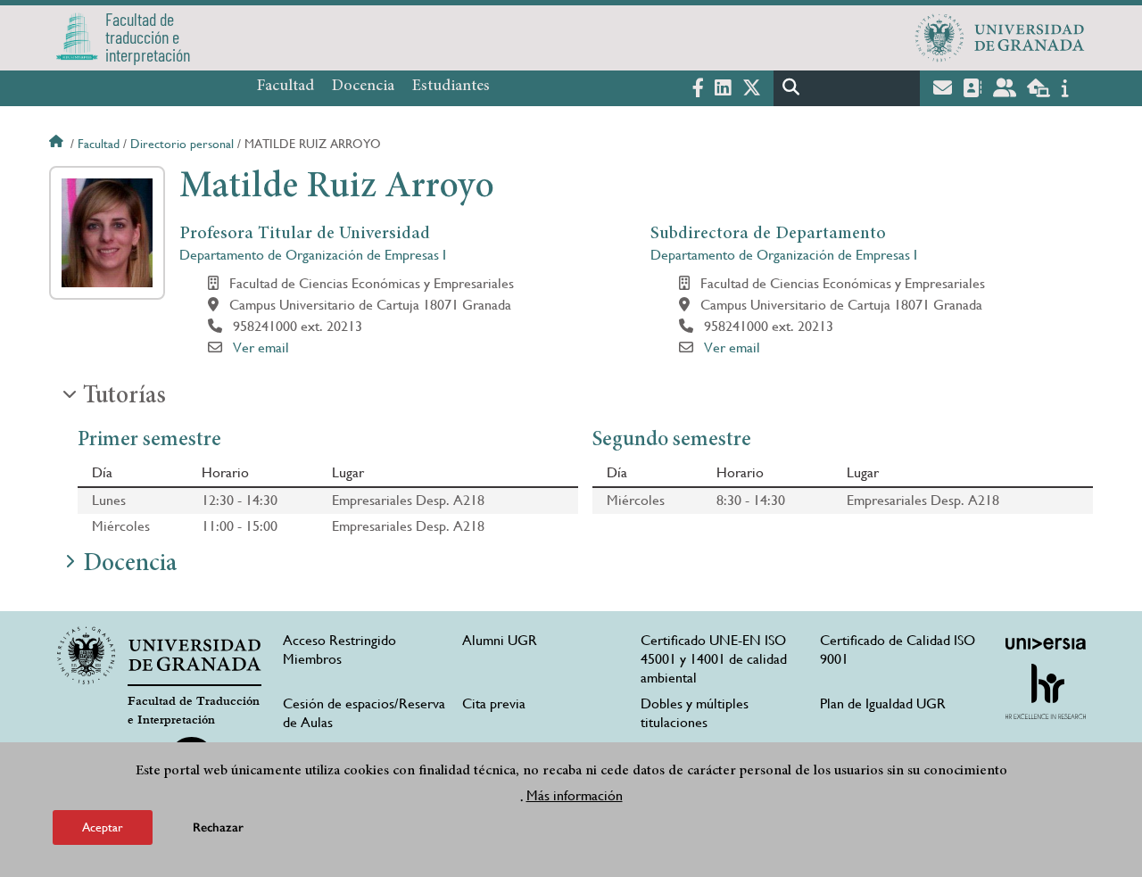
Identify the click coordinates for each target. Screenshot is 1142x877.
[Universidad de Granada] (1000, 37)
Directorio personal (182, 144)
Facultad (285, 87)
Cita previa (493, 703)
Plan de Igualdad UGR (883, 703)
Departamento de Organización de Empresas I (312, 254)
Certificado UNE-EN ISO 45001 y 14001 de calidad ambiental (714, 659)
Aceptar (102, 827)
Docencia (363, 87)
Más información (574, 795)
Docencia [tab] (130, 564)
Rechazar (218, 827)
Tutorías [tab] (124, 397)
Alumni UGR (499, 640)
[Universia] (1045, 643)
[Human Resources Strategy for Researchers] (1045, 691)
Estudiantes (451, 87)
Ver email (261, 347)
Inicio (58, 144)
